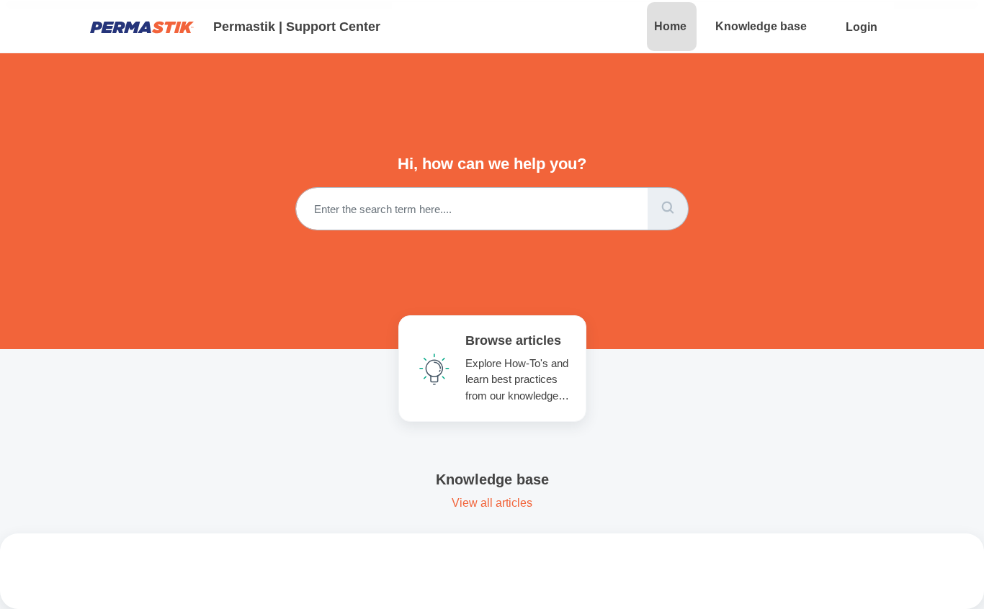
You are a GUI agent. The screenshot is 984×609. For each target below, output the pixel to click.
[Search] (668, 208)
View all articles (492, 503)
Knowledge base (761, 26)
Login (861, 27)
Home (670, 26)
